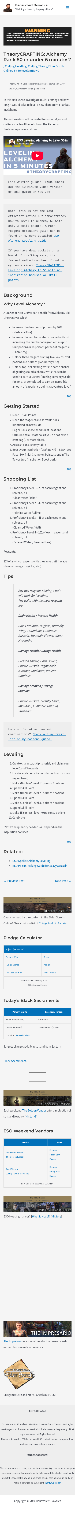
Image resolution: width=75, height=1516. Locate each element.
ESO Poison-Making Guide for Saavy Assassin (39, 866)
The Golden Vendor (34, 1110)
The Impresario (12, 1341)
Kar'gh (47, 964)
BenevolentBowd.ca (31, 5)
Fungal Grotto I (13, 964)
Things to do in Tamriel (53, 923)
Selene (47, 956)
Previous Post (14, 881)
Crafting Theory (37, 66)
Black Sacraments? (15, 1061)
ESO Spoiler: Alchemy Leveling (31, 861)
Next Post (63, 881)
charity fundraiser (52, 1482)
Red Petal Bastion (14, 972)
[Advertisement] (37, 1265)
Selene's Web (12, 956)
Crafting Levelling (16, 66)
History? (31, 1116)
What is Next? (40, 1216)
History (56, 1216)
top (69, 396)
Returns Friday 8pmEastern (55, 1154)
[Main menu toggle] (68, 7)
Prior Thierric (50, 972)
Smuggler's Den (23, 1035)
